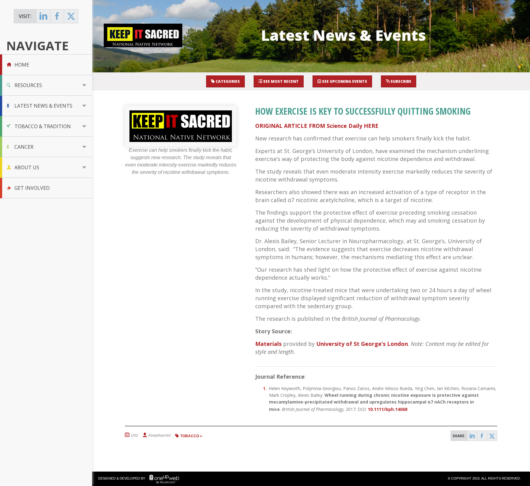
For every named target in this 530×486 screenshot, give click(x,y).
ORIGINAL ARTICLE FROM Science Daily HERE (316, 125)
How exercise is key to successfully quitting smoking (362, 111)
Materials (268, 343)
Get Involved (32, 188)
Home (21, 64)
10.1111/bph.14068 (387, 409)
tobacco (189, 436)
